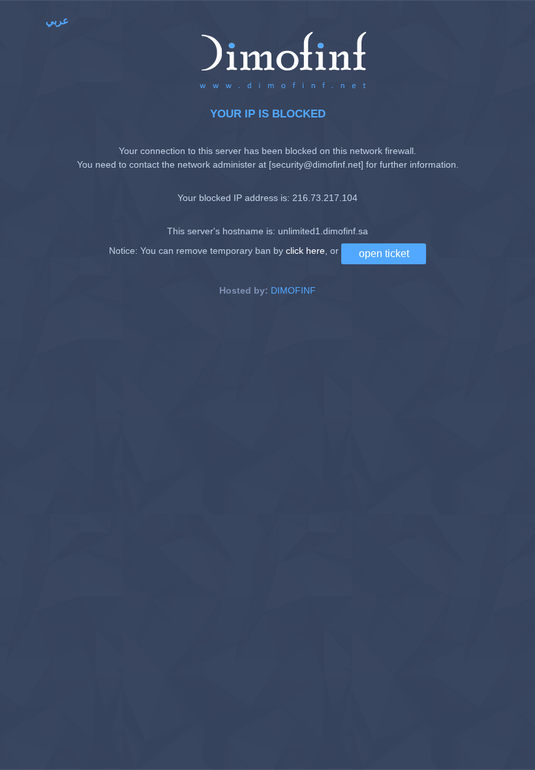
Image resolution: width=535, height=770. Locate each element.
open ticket (384, 253)
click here (305, 250)
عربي (57, 20)
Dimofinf (293, 290)
